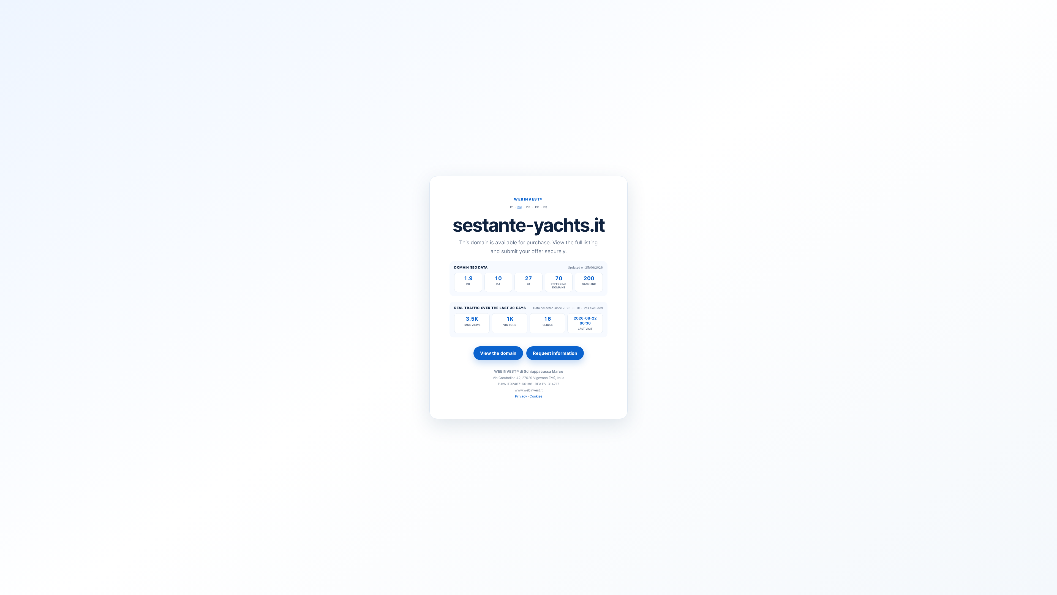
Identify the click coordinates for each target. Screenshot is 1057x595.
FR (537, 207)
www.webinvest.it (529, 390)
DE (528, 207)
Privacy (521, 396)
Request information (555, 353)
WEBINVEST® (528, 199)
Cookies (536, 396)
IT (511, 207)
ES (545, 207)
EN (519, 207)
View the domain (498, 353)
